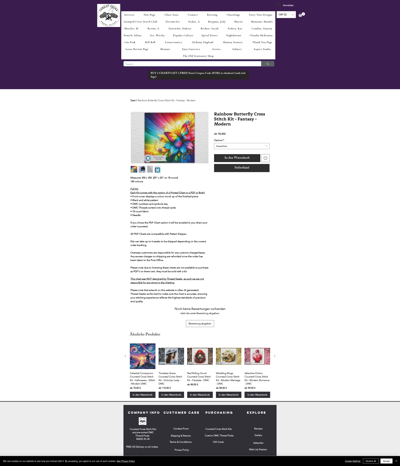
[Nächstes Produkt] (275, 356)
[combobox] (242, 146)
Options (219, 140)
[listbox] (286, 14)
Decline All (371, 461)
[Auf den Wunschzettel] (266, 158)
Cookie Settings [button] (352, 461)
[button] (286, 14)
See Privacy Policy (126, 461)
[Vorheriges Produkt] (125, 356)
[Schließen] (396, 461)
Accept (386, 461)
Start (132, 100)
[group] (200, 370)
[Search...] (267, 63)
